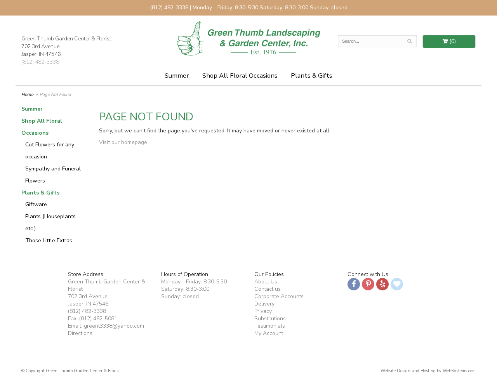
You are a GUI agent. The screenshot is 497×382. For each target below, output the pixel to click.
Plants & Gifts (311, 75)
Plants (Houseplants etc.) (50, 222)
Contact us (267, 289)
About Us (265, 281)
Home (27, 94)
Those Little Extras (48, 240)
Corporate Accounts (279, 296)
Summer (177, 75)
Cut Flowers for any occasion (49, 150)
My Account (268, 333)
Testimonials (269, 326)
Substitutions (270, 318)
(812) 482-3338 (40, 62)
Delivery (264, 303)
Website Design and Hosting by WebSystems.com (428, 371)
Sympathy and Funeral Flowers (53, 174)
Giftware (36, 204)
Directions (80, 333)
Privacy (263, 311)
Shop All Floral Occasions (240, 75)
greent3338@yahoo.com (114, 326)
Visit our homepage (123, 142)
